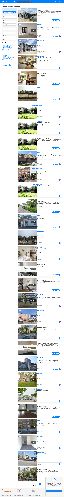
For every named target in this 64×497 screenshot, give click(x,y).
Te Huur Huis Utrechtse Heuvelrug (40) (8, 50)
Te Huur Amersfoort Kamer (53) (7, 48)
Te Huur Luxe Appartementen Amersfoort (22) (9, 57)
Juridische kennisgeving (25, 495)
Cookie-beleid (19, 495)
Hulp (11, 495)
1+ (6, 28)
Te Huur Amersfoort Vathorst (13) (7, 61)
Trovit (3, 4)
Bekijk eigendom (56, 20)
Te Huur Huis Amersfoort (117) (6, 46)
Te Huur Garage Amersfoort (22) (7, 56)
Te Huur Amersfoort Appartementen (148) (8, 45)
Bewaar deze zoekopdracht (9, 12)
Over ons (3, 495)
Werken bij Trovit (7, 495)
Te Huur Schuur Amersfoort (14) (7, 59)
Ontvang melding (54, 491)
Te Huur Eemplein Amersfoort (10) (7, 65)
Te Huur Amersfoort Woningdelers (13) (8, 60)
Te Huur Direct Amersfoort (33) (6, 51)
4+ (14, 28)
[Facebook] (33, 491)
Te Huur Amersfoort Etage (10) (6, 64)
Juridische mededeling (49, 493)
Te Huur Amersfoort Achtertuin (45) (7, 49)
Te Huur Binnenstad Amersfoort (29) (7, 54)
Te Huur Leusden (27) (5, 55)
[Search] (31, 1)
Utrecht (6, 4)
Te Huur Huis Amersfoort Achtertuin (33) (8, 53)
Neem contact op (31, 495)
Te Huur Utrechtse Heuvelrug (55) (7, 47)
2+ (9, 28)
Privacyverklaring (56, 493)
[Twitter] (35, 491)
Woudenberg (10, 4)
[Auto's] (19, 491)
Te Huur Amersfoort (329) (6, 44)
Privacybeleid (14, 495)
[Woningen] (18, 491)
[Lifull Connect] (6, 491)
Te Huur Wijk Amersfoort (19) (6, 58)
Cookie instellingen (37, 495)
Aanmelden (59, 1)
